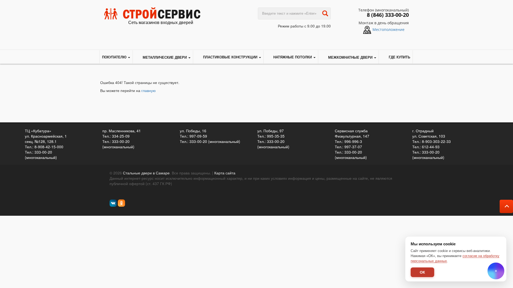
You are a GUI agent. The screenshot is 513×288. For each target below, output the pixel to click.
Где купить (399, 57)
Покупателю (114, 57)
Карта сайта (224, 172)
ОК (422, 272)
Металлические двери (165, 57)
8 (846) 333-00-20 (388, 14)
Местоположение (388, 29)
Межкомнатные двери (350, 57)
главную (148, 90)
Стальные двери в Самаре (146, 172)
